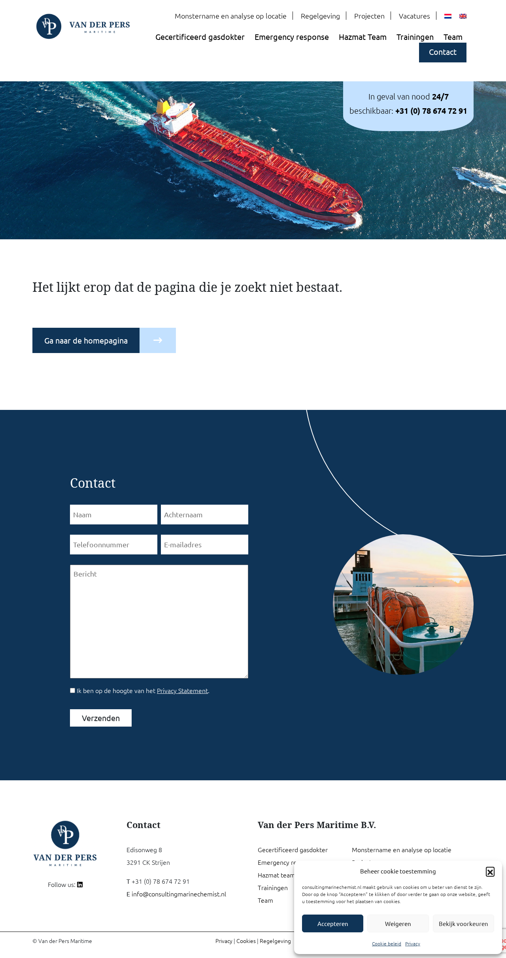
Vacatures (414, 15)
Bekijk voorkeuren (463, 923)
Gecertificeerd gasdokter (200, 36)
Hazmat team (276, 874)
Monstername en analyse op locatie (231, 15)
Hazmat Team (363, 36)
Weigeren (398, 923)
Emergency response (292, 36)
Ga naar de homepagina (86, 340)
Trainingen (415, 36)
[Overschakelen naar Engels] (462, 16)
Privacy (412, 943)
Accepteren (332, 923)
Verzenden (101, 718)
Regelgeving (320, 15)
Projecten (369, 15)
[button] (490, 871)
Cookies (246, 941)
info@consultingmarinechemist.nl (179, 893)
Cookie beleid (386, 943)
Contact (443, 51)
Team (453, 36)
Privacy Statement (182, 690)
